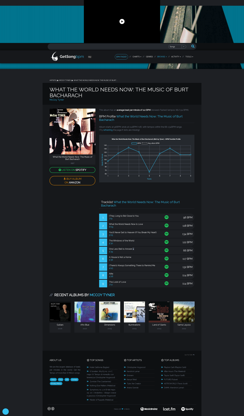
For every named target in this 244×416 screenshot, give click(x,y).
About (53, 380)
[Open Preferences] (5, 411)
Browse (161, 57)
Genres (149, 57)
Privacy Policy (56, 383)
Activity (175, 57)
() (99, 367)
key (89, 57)
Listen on (73, 169)
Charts (136, 57)
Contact (74, 380)
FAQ (60, 380)
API (67, 380)
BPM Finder (121, 57)
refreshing (108, 130)
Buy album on (73, 180)
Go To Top (188, 355)
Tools (188, 57)
